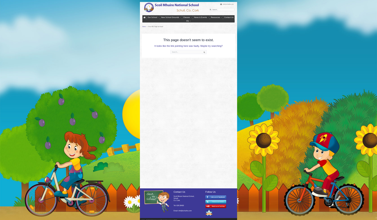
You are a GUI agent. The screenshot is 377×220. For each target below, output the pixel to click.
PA (187, 21)
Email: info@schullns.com (183, 211)
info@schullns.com (228, 4)
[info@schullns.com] (221, 4)
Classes (186, 17)
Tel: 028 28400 (179, 205)
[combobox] (222, 9)
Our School (152, 17)
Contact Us (229, 17)
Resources (215, 17)
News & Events (200, 17)
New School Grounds (170, 17)
